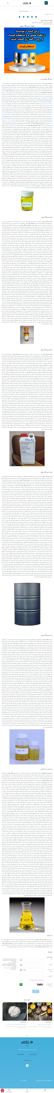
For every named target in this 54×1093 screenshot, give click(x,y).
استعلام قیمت (9, 1092)
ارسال (35, 991)
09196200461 (33, 1054)
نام (51, 959)
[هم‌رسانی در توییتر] (23, 17)
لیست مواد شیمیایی (17, 89)
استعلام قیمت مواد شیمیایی (44, 1080)
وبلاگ (31, 11)
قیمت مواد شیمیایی (42, 96)
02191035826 (20, 1054)
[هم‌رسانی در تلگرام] (28, 17)
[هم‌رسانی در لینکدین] (32, 17)
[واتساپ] (27, 1065)
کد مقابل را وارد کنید (49, 985)
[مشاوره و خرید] (2, 1090)
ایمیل (50, 964)
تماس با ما (24, 1080)
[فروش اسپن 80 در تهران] (27, 1042)
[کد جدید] (21, 984)
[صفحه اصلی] (34, 11)
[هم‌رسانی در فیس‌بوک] (19, 17)
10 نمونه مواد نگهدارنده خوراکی (44, 1024)
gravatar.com (10, 965)
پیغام (50, 976)
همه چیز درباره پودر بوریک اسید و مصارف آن (16, 1024)
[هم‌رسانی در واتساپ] (36, 17)
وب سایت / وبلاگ (50, 970)
